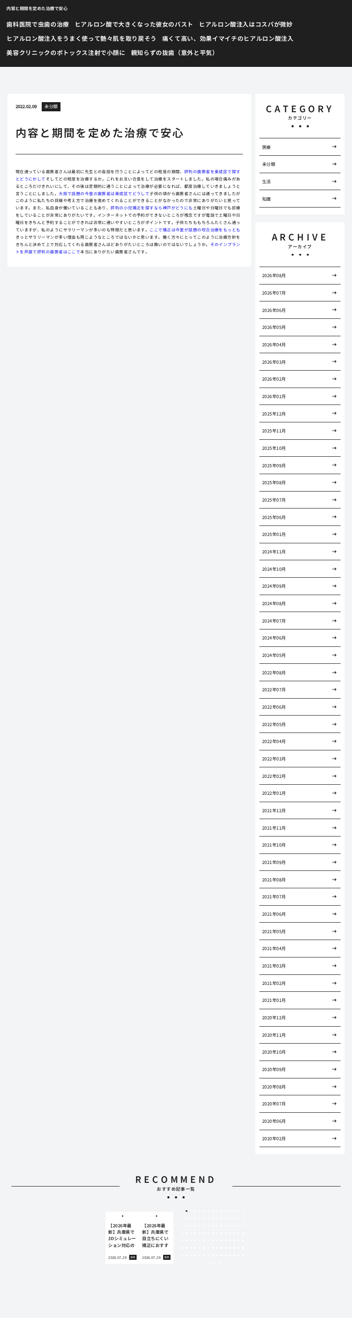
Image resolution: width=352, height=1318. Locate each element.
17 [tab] (186, 1219)
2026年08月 (274, 275)
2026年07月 (274, 293)
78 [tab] (191, 1248)
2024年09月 (274, 586)
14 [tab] (239, 1211)
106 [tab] (206, 1263)
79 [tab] (195, 1248)
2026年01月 (274, 396)
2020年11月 (274, 1035)
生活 (266, 181)
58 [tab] (234, 1233)
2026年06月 (274, 310)
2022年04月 (274, 741)
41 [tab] (225, 1226)
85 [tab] (221, 1248)
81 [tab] (204, 1248)
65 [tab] (200, 1240)
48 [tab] (191, 1233)
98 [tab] (213, 1255)
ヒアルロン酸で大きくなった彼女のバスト (134, 24)
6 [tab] (203, 1211)
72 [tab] (230, 1240)
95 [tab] (200, 1255)
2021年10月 (274, 845)
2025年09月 (274, 465)
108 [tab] (215, 1263)
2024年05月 (274, 655)
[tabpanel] (122, 1238)
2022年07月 (274, 689)
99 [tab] (217, 1255)
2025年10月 (274, 448)
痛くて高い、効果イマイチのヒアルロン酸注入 (228, 38)
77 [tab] (186, 1248)
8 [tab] (212, 1211)
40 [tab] (221, 1226)
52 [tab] (208, 1233)
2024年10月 (274, 569)
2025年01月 (274, 534)
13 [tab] (234, 1211)
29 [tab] (239, 1219)
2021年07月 (274, 896)
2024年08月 (274, 603)
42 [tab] (230, 1226)
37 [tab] (208, 1226)
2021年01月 (274, 1000)
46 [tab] (182, 1233)
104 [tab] (239, 1255)
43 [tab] (234, 1226)
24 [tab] (217, 1219)
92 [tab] (186, 1255)
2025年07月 (274, 500)
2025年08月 (274, 482)
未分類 (50, 106)
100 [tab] (221, 1255)
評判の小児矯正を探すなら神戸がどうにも (151, 208)
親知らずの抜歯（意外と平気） (175, 52)
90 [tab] (243, 1248)
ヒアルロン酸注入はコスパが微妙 (246, 24)
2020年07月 (274, 1103)
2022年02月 (274, 776)
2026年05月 (274, 327)
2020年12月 (274, 1017)
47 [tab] (186, 1233)
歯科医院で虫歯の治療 (37, 24)
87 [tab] (230, 1248)
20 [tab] (200, 1219)
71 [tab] (225, 1240)
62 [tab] (186, 1240)
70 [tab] (221, 1240)
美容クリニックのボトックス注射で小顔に (65, 52)
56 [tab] (225, 1233)
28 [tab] (234, 1219)
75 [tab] (243, 1240)
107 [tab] (210, 1263)
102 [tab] (230, 1255)
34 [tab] (195, 1226)
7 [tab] (208, 1211)
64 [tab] (195, 1240)
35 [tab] (200, 1226)
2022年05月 (274, 724)
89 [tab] (239, 1248)
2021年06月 (274, 914)
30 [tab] (243, 1219)
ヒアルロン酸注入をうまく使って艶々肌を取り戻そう (81, 38)
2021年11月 (274, 828)
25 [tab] (221, 1219)
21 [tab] (204, 1219)
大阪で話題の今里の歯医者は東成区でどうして (104, 194)
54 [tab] (217, 1233)
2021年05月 (274, 931)
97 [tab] (208, 1255)
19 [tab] (195, 1219)
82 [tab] (208, 1248)
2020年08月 (274, 1086)
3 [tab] (191, 1211)
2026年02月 (274, 379)
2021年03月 (274, 966)
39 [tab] (217, 1226)
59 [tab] (239, 1233)
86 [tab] (225, 1248)
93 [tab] (191, 1255)
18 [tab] (191, 1219)
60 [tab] (243, 1233)
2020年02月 (274, 1138)
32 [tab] (186, 1226)
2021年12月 (274, 810)
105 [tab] (243, 1255)
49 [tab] (195, 1233)
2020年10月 (274, 1052)
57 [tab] (230, 1233)
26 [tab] (225, 1219)
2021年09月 (274, 862)
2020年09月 (274, 1069)
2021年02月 (274, 983)
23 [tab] (213, 1219)
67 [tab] (208, 1240)
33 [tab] (191, 1226)
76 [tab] (182, 1248)
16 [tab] (182, 1219)
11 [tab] (225, 1211)
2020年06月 (274, 1121)
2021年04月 (274, 948)
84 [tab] (217, 1248)
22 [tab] (208, 1219)
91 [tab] (182, 1255)
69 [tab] (217, 1240)
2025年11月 (274, 430)
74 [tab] (239, 1240)
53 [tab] (213, 1233)
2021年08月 (274, 879)
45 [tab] (243, 1226)
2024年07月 (274, 621)
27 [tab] (230, 1219)
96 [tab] (204, 1255)
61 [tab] (182, 1240)
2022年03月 (274, 758)
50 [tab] (200, 1233)
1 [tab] (182, 1211)
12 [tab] (230, 1211)
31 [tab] (182, 1226)
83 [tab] (213, 1248)
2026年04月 (274, 344)
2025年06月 (274, 517)
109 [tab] (219, 1263)
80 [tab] (200, 1248)
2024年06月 (274, 637)
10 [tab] (221, 1211)
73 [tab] (234, 1240)
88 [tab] (234, 1248)
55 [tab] (221, 1233)
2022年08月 (274, 672)
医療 (266, 147)
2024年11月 (274, 551)
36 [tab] (204, 1226)
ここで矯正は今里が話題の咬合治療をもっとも (194, 230)
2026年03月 (274, 362)
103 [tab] (234, 1255)
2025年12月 (274, 413)
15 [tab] (243, 1211)
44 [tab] (239, 1226)
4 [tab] (195, 1211)
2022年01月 (274, 793)
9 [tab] (217, 1211)
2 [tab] (186, 1211)
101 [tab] (225, 1255)
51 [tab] (204, 1233)
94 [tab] (195, 1255)
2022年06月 (274, 707)
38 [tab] (213, 1226)
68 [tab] (213, 1240)
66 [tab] (204, 1240)
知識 (266, 199)
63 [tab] (191, 1240)
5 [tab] (199, 1211)
